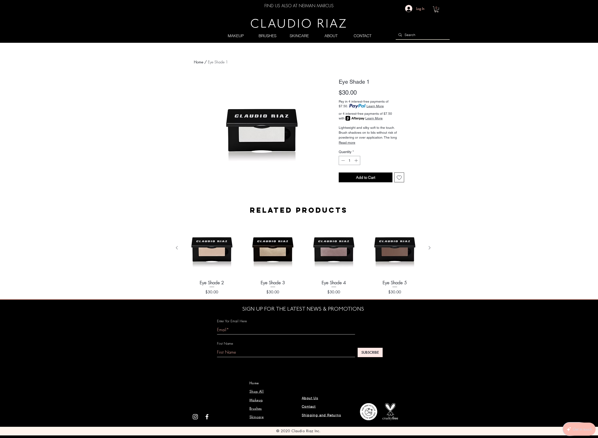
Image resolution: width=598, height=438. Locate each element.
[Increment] (356, 160)
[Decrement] (342, 160)
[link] (436, 9)
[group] (303, 257)
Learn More (375, 106)
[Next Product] (429, 248)
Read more (347, 142)
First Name (225, 343)
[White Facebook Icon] (206, 416)
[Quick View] (212, 248)
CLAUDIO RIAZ (298, 24)
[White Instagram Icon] (195, 416)
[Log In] (407, 9)
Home (198, 62)
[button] (235, 35)
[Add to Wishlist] (399, 177)
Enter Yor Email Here (232, 321)
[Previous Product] (177, 248)
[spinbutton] (349, 160)
